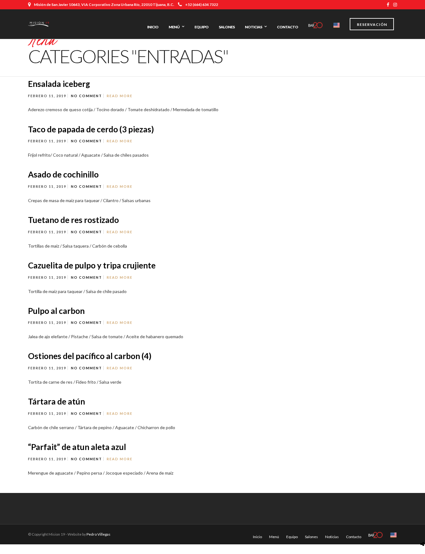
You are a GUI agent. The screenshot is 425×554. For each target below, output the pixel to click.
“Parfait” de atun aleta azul (77, 447)
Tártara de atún (56, 401)
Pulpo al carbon (56, 311)
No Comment (86, 96)
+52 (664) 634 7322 (201, 4)
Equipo (201, 27)
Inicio (152, 27)
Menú (174, 27)
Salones (227, 27)
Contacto (287, 27)
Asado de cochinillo (63, 174)
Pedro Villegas (98, 534)
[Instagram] (395, 4)
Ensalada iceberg (59, 84)
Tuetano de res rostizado (73, 220)
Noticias (253, 27)
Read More (120, 96)
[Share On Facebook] (423, 529)
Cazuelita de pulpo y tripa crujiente (92, 265)
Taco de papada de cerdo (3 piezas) (91, 129)
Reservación (372, 24)
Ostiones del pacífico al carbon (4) (90, 356)
